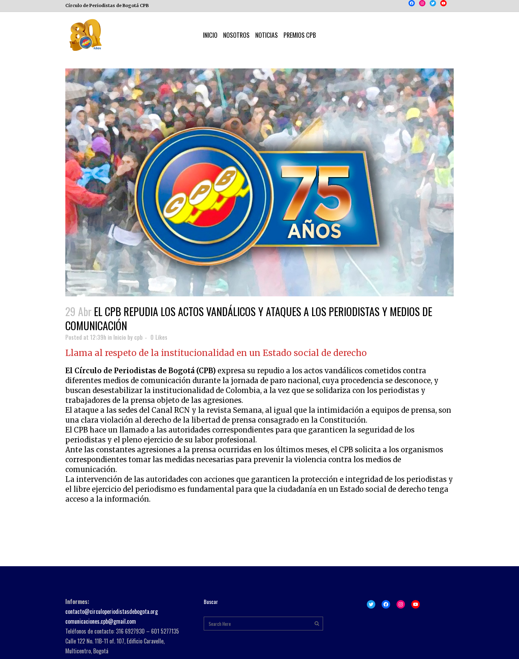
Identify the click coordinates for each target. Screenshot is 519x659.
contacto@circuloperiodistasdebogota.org (111, 611)
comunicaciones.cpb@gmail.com (100, 621)
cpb (138, 337)
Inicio (119, 337)
